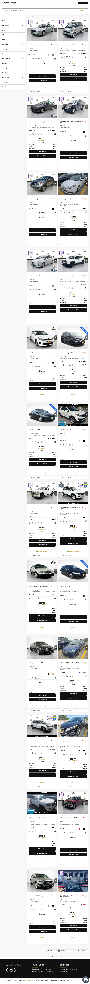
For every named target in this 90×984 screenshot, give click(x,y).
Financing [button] (49, 2)
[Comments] (55, 59)
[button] (55, 30)
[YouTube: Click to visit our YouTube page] (11, 970)
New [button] (21, 2)
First (50, 950)
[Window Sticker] (86, 365)
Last (76, 950)
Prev (56, 950)
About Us (48, 969)
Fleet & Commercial (32, 2)
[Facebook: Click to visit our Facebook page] (7, 970)
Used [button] (25, 2)
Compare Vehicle (35, 91)
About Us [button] (60, 2)
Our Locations (82, 3)
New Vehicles (35, 969)
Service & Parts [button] (41, 2)
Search (81, 10)
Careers (54, 2)
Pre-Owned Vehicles (37, 971)
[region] (42, 71)
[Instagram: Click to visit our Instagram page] (15, 970)
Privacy (32, 980)
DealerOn (24, 980)
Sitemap (28, 980)
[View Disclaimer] (41, 58)
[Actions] (54, 45)
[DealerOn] (8, 980)
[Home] (18, 3)
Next (71, 950)
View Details (42, 76)
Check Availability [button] (42, 80)
